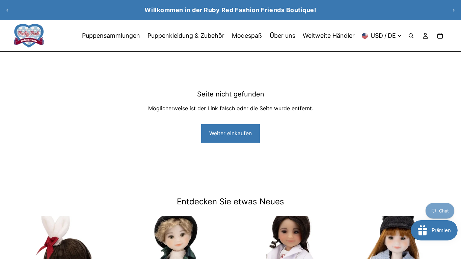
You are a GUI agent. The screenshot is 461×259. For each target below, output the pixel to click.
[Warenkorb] (440, 35)
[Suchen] (411, 35)
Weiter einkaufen (230, 133)
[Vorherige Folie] (7, 10)
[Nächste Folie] (453, 10)
